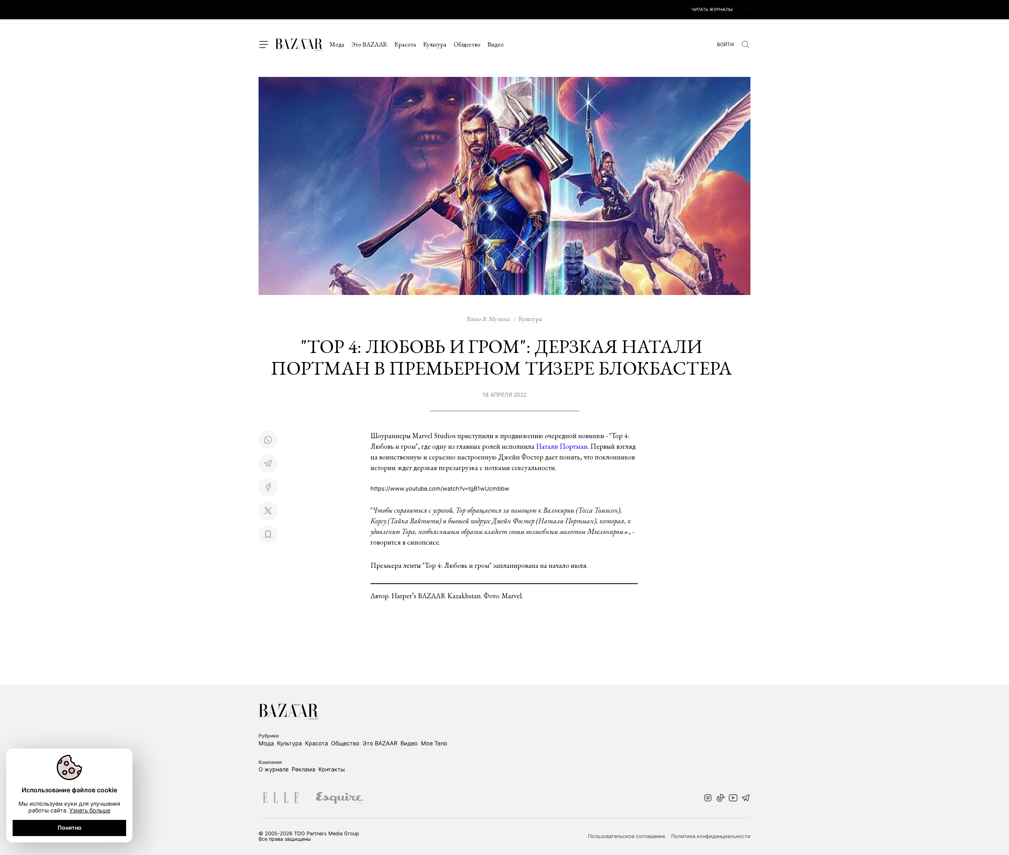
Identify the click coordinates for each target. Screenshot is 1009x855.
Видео (496, 44)
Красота (405, 44)
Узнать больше (89, 810)
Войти (725, 44)
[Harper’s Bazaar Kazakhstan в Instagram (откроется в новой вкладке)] (708, 798)
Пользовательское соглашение (626, 836)
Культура (435, 44)
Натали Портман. (563, 446)
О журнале (274, 769)
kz (747, 10)
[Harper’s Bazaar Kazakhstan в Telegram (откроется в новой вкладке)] (745, 798)
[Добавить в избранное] (268, 534)
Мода (337, 44)
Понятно (70, 827)
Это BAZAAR (369, 44)
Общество (467, 44)
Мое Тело (434, 743)
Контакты (331, 769)
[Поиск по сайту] (745, 44)
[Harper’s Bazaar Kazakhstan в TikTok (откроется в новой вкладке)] (720, 798)
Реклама (303, 769)
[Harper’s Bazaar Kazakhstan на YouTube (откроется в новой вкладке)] (733, 798)
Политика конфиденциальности (710, 836)
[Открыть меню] (263, 44)
